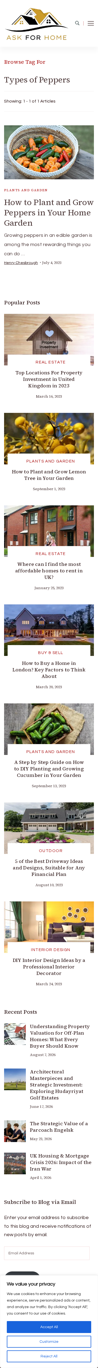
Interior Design (50, 950)
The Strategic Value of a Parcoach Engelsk (59, 1126)
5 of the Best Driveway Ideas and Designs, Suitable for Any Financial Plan (49, 868)
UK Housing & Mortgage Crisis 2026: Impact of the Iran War (60, 1162)
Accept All (49, 1327)
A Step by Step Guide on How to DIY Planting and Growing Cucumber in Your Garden (49, 769)
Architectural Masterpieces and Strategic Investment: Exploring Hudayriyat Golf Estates (56, 1084)
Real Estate (51, 362)
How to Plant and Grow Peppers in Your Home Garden (49, 212)
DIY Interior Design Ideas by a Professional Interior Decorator (49, 967)
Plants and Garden (26, 190)
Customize (49, 1342)
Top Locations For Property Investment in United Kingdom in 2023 (49, 379)
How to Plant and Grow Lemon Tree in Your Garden (49, 474)
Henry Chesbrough (21, 263)
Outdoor (51, 851)
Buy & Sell (50, 653)
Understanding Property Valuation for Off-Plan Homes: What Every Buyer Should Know (60, 1036)
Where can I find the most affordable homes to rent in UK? (49, 571)
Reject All (49, 1356)
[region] (49, 1321)
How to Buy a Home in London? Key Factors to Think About (49, 670)
